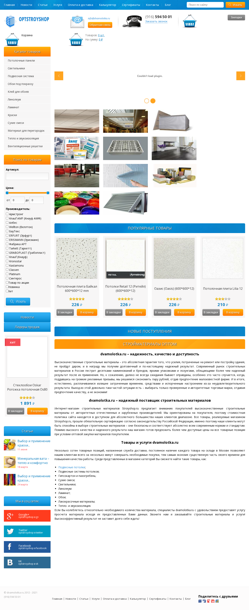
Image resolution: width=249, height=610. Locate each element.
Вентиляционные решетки (25, 146)
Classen (14, 270)
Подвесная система (21, 76)
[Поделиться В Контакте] (217, 601)
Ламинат (13, 107)
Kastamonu (16, 265)
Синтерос (15, 278)
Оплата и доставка (80, 5)
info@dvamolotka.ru (99, 18)
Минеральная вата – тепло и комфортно (33, 460)
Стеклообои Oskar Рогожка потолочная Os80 (27, 387)
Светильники (16, 68)
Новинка (14, 287)
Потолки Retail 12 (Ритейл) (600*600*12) (125, 288)
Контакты (152, 5)
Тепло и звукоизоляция (23, 138)
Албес (13, 222)
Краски (12, 115)
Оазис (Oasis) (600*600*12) (174, 288)
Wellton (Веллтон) (21, 227)
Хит (10, 291)
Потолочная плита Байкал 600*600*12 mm (77, 288)
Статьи (42, 5)
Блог (168, 5)
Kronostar (15, 261)
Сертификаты (131, 5)
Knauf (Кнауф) (18, 257)
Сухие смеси (16, 123)
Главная (9, 5)
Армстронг (16, 214)
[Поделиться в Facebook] (200, 601)
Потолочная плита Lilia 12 (223, 288)
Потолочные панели (21, 60)
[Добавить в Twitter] (212, 601)
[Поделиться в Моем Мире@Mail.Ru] (204, 601)
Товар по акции (18, 282)
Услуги (57, 5)
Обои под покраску (20, 84)
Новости (26, 5)
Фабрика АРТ (18, 244)
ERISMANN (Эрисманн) (24, 240)
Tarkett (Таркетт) (20, 248)
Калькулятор (107, 5)
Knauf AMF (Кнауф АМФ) (25, 218)
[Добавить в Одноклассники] (208, 601)
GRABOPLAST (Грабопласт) (27, 252)
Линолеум (14, 99)
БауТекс (14, 231)
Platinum (14, 274)
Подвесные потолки (71, 467)
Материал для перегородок (26, 130)
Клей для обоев (18, 91)
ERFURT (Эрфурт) (20, 235)
